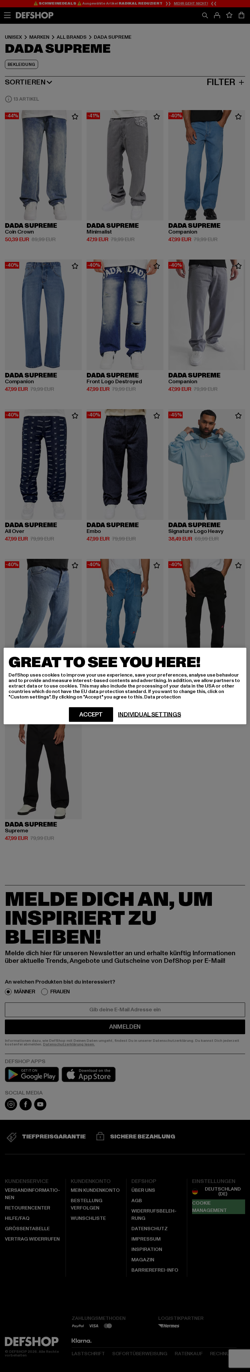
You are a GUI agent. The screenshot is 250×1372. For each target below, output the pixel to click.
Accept (91, 714)
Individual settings (149, 714)
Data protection (162, 697)
